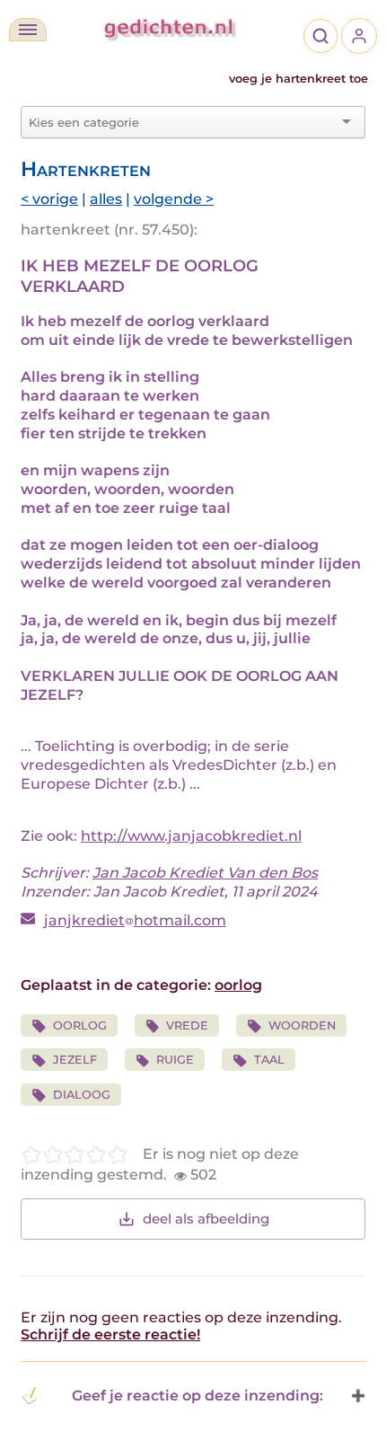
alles (106, 199)
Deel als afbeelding (206, 1218)
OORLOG (80, 1025)
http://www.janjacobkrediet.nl (191, 835)
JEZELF (75, 1059)
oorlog (238, 985)
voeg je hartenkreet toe (298, 78)
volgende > (174, 199)
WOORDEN (302, 1025)
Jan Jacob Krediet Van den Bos (205, 872)
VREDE (187, 1025)
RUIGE (175, 1059)
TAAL (269, 1059)
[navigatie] (28, 29)
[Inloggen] (359, 36)
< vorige (49, 199)
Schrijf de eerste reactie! (110, 1334)
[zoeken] (320, 36)
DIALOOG (81, 1094)
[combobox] (182, 122)
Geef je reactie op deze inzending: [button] (197, 1395)
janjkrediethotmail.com (135, 920)
